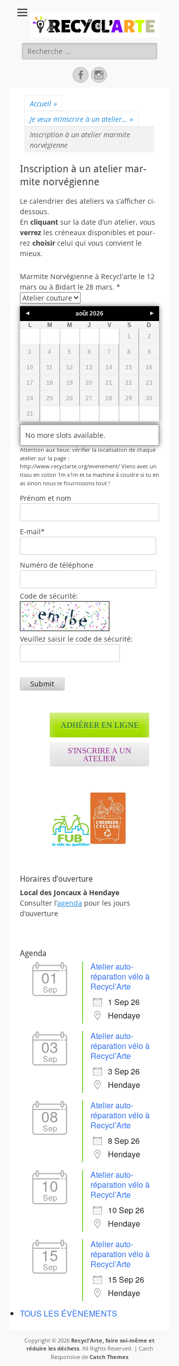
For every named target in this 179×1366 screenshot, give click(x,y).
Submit (42, 683)
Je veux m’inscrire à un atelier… (81, 119)
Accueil (43, 103)
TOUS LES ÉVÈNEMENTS (68, 1313)
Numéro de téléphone (56, 565)
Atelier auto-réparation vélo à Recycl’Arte (120, 976)
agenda (69, 903)
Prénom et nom (45, 498)
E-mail (32, 531)
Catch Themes (109, 1357)
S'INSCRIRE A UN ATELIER (99, 754)
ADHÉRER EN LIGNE (100, 725)
